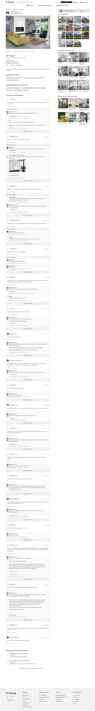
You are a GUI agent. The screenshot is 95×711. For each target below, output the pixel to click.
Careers (24, 697)
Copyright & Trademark (27, 707)
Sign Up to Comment (28, 131)
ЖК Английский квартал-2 (83, 77)
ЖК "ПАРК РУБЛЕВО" (73, 77)
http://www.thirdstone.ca (16, 65)
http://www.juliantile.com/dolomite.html (17, 561)
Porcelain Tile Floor (18, 77)
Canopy (60, 77)
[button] (9, 117)
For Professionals (43, 695)
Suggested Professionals (61, 697)
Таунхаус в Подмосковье (82, 64)
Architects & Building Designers (16, 13)
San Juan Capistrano (84, 90)
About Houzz (25, 695)
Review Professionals (60, 695)
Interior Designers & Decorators (29, 88)
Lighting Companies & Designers (21, 90)
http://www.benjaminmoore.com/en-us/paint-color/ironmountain (23, 349)
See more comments (11, 109)
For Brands (41, 699)
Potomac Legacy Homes (61, 91)
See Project (20, 609)
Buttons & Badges (43, 701)
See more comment (11, 194)
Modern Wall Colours (39, 77)
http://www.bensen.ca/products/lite (19, 321)
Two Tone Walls (9, 77)
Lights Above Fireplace (29, 77)
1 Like (11, 128)
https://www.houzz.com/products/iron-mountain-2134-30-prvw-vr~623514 (25, 347)
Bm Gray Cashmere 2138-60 (12, 80)
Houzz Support (59, 701)
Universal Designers (41, 88)
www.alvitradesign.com (14, 175)
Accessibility (58, 699)
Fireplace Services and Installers (13, 88)
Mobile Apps (25, 705)
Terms (23, 701)
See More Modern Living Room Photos (67, 96)
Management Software (44, 697)
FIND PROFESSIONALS (46, 5)
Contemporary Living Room (73, 91)
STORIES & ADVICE (63, 5)
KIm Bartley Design (73, 63)
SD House (65, 14)
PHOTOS (30, 5)
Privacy (24, 699)
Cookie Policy (25, 703)
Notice (28, 699)
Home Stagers (9, 90)
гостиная (60, 63)
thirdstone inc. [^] (15, 12)
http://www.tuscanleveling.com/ (29, 568)
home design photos (34, 668)
